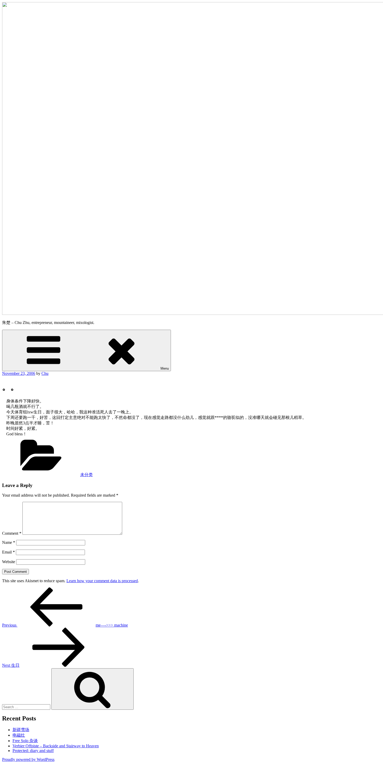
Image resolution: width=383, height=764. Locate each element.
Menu (164, 368)
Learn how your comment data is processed (102, 581)
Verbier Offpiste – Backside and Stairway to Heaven (56, 746)
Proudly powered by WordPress (28, 759)
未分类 (86, 474)
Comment (11, 533)
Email (8, 552)
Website (8, 562)
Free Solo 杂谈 (25, 740)
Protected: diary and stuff (33, 750)
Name (8, 542)
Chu (44, 373)
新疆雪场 (21, 729)
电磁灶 (19, 735)
